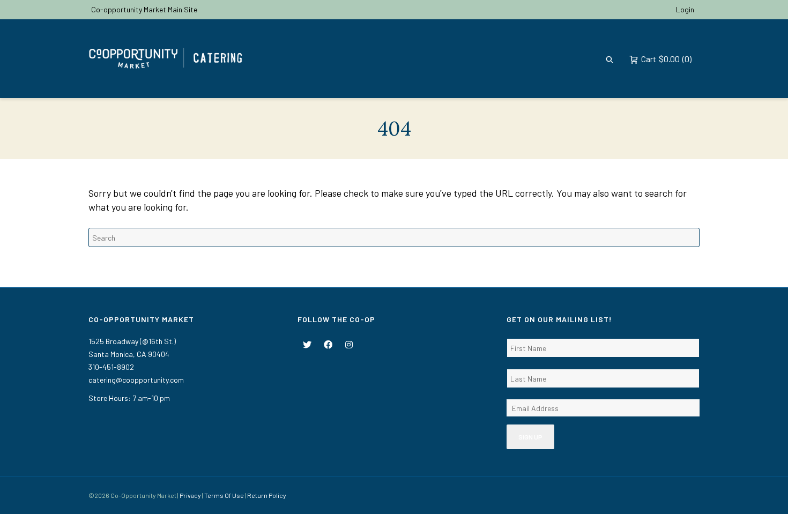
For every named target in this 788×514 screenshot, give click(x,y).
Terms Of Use (224, 495)
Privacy (190, 495)
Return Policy (266, 495)
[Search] (609, 58)
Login (685, 9)
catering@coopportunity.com (136, 379)
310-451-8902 (111, 366)
